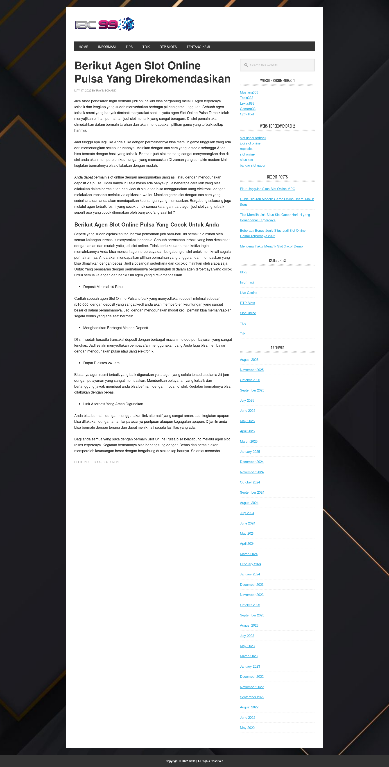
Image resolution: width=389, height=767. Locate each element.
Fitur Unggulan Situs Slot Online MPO (267, 188)
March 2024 (249, 553)
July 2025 (247, 400)
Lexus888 (247, 103)
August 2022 (249, 707)
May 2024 (247, 533)
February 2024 (250, 563)
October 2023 (250, 604)
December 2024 (252, 461)
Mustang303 (249, 92)
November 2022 (252, 686)
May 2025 (247, 420)
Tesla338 (246, 97)
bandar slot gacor (252, 165)
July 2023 (247, 635)
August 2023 (249, 625)
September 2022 (252, 696)
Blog (97, 462)
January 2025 (250, 451)
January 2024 (250, 574)
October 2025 (250, 379)
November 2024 (252, 471)
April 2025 (247, 430)
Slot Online (111, 462)
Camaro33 (248, 108)
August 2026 (249, 359)
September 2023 (252, 615)
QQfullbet (247, 114)
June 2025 (247, 410)
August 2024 (249, 502)
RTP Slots (247, 302)
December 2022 (252, 676)
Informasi (247, 282)
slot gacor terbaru (253, 137)
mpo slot (246, 148)
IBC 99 (104, 24)
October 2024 (250, 482)
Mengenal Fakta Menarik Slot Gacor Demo (271, 246)
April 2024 (247, 543)
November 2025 (252, 369)
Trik (242, 333)
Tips (243, 323)
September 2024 (252, 492)
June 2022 (247, 717)
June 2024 (247, 523)
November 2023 (252, 594)
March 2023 (249, 655)
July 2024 (247, 512)
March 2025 (249, 441)
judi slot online (250, 143)
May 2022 (247, 727)
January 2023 (250, 666)
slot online (247, 154)
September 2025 (252, 390)
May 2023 (247, 645)
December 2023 (252, 584)
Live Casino (248, 292)
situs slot (246, 159)
